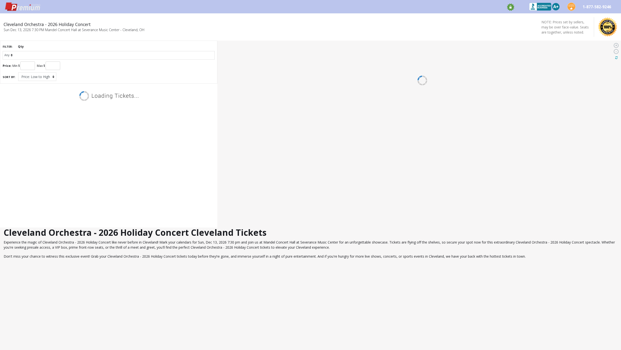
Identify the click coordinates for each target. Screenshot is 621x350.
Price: (7, 66)
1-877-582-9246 (597, 6)
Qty (21, 46)
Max (40, 66)
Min (14, 66)
